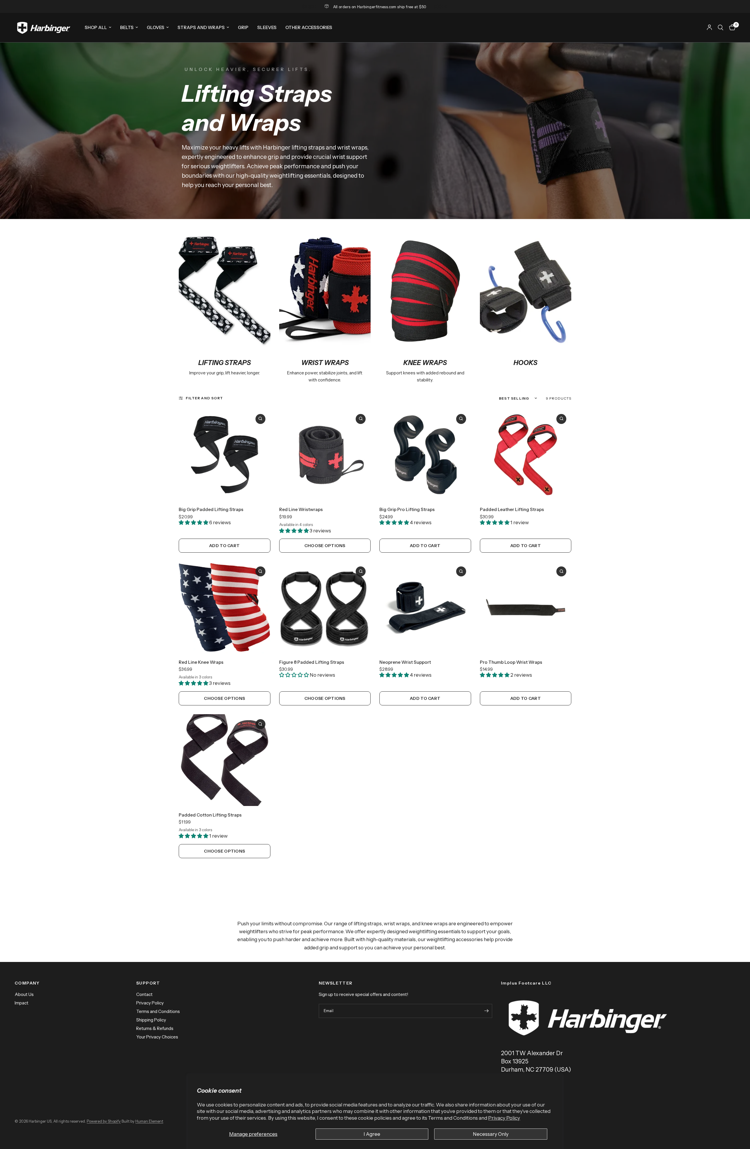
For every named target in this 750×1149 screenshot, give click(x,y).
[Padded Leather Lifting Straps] (526, 455)
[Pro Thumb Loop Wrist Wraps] (526, 607)
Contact (144, 994)
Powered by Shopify (104, 1121)
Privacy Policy (504, 1118)
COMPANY (27, 983)
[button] (194, 522)
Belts (127, 27)
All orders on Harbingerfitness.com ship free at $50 (380, 6)
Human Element (149, 1121)
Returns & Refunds (154, 1028)
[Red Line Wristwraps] (325, 455)
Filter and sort (204, 398)
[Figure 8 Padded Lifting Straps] (325, 607)
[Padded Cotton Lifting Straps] (224, 760)
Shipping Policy (151, 1020)
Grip (243, 27)
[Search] (720, 27)
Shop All (96, 27)
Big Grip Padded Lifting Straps (211, 509)
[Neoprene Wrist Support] (425, 607)
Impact (21, 1003)
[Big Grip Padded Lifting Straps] (224, 455)
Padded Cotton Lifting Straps (210, 815)
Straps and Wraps (201, 27)
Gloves (155, 27)
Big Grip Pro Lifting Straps (407, 509)
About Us (24, 994)
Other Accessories (308, 27)
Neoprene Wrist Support (405, 662)
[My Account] (709, 27)
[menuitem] (98, 27)
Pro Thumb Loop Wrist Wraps (511, 662)
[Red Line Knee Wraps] (224, 607)
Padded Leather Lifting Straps (512, 509)
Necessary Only (491, 1134)
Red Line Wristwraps (301, 509)
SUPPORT (148, 983)
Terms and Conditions (158, 1011)
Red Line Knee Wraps (201, 662)
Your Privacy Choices (157, 1037)
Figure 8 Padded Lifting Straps (311, 662)
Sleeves (267, 27)
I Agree (372, 1134)
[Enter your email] (486, 1011)
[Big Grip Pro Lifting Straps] (425, 455)
